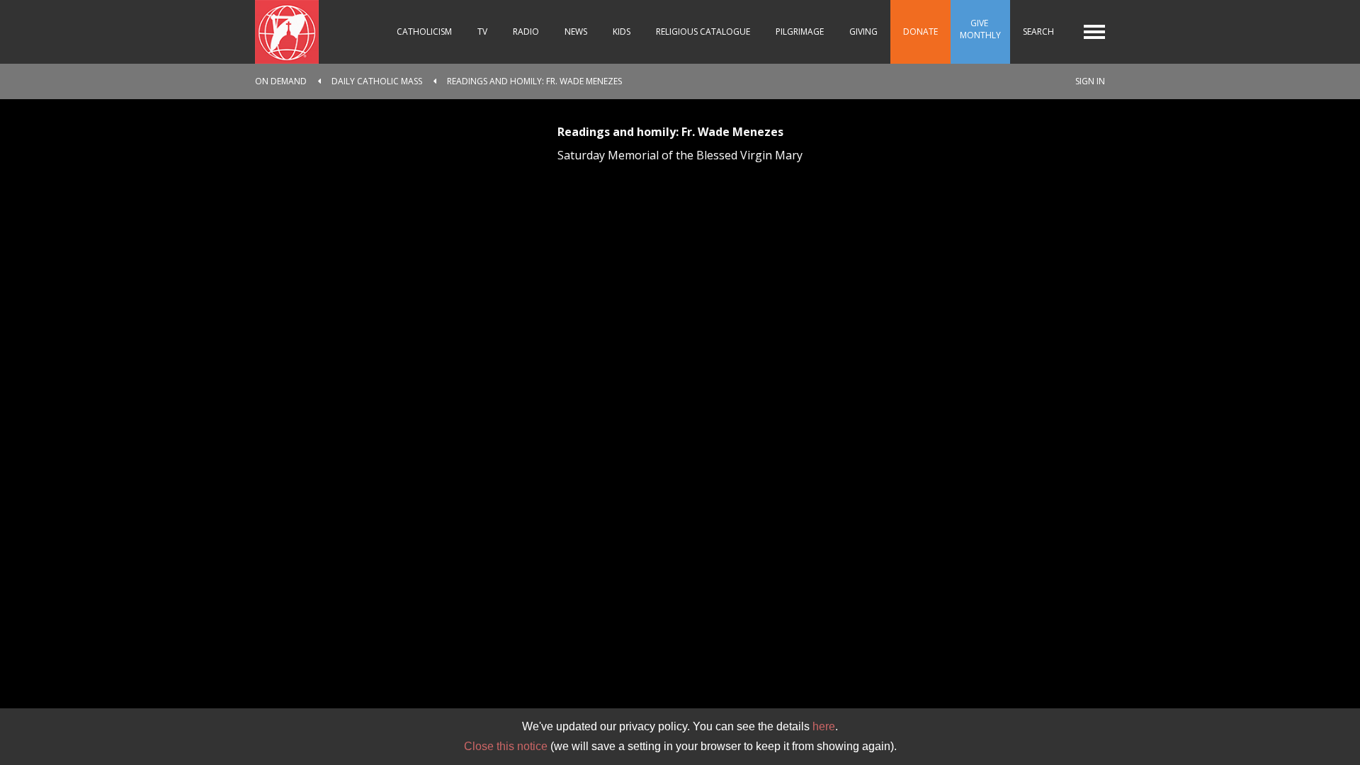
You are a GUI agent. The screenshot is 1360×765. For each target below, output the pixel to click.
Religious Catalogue (703, 32)
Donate (920, 32)
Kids (621, 32)
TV (482, 32)
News (576, 32)
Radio (526, 32)
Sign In (1090, 81)
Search (1038, 32)
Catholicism (424, 32)
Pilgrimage (800, 32)
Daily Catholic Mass (377, 81)
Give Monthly (980, 29)
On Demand (281, 81)
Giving (863, 32)
